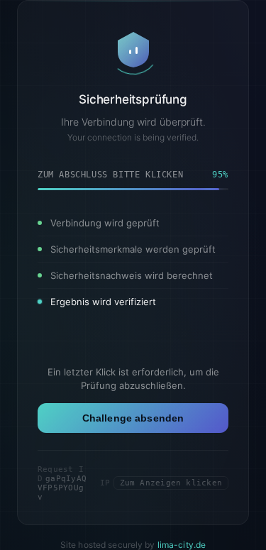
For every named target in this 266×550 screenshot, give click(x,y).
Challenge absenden (133, 418)
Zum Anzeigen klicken (171, 483)
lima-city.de (181, 544)
